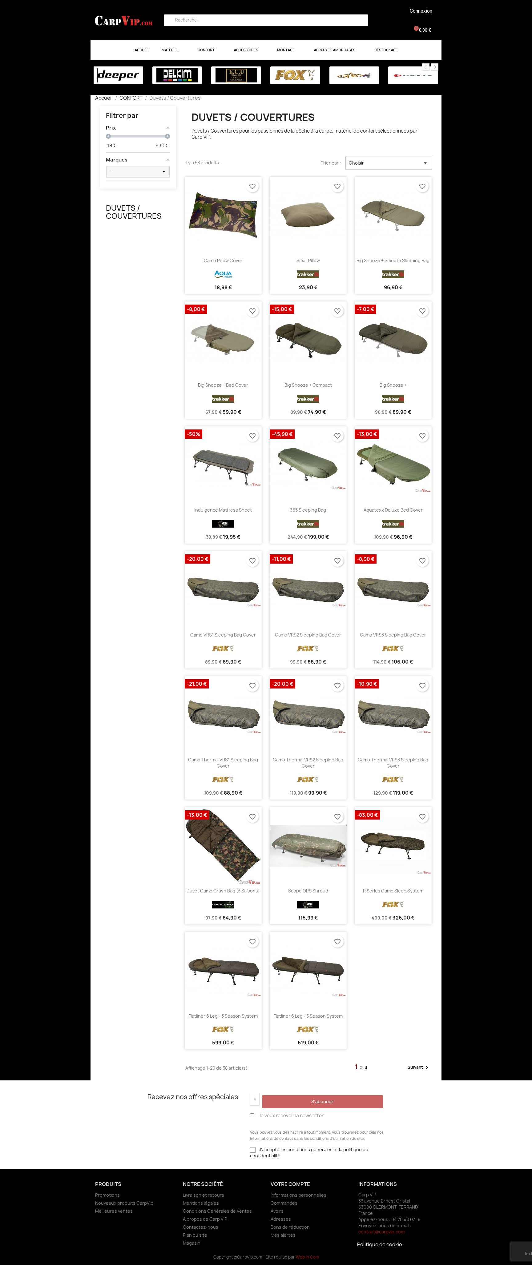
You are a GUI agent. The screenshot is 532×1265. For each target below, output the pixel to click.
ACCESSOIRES (246, 50)
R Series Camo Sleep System (393, 891)
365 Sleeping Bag (308, 510)
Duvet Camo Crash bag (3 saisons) (223, 891)
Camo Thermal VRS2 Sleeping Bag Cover (308, 763)
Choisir (389, 163)
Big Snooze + (393, 385)
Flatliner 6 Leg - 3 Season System (223, 1016)
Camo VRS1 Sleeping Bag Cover (223, 635)
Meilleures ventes (114, 1211)
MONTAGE (286, 50)
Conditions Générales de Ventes (217, 1211)
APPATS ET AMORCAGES (334, 50)
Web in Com (307, 1257)
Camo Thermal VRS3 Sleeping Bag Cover (393, 763)
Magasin (191, 1243)
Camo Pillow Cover (223, 260)
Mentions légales (201, 1203)
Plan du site (195, 1235)
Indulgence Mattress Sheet (223, 510)
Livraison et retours (203, 1195)
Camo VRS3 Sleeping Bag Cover (393, 635)
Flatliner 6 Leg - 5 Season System (308, 1016)
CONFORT (206, 50)
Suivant (419, 1067)
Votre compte (290, 1184)
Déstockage (386, 50)
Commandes (284, 1203)
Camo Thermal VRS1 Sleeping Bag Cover (223, 763)
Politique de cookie (379, 1244)
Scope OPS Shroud (308, 891)
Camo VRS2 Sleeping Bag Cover (308, 635)
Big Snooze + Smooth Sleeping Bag (393, 260)
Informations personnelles (298, 1195)
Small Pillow (308, 260)
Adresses (281, 1219)
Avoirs (277, 1211)
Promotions (107, 1195)
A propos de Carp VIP (205, 1219)
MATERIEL (170, 50)
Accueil (142, 50)
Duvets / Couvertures (134, 212)
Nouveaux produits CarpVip (124, 1203)
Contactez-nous (200, 1227)
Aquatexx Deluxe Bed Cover (393, 510)
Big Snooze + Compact (308, 385)
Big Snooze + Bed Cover (223, 385)
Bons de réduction (290, 1227)
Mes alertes (283, 1235)
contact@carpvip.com (381, 1232)
